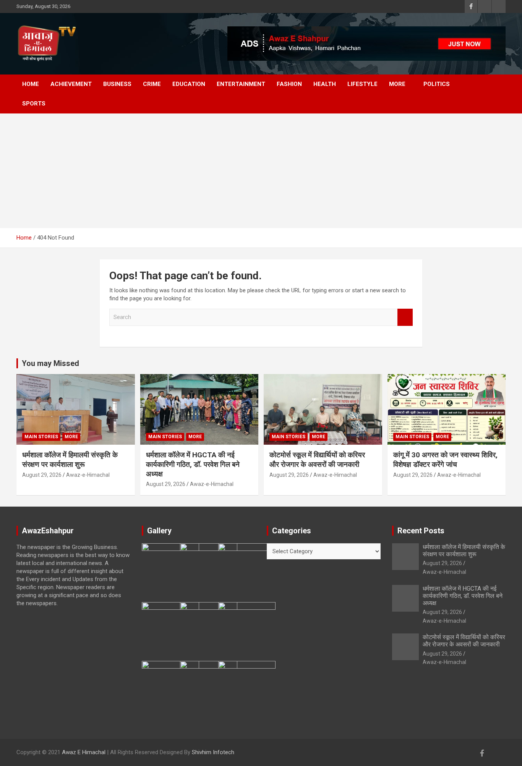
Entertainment (241, 84)
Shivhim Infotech (213, 752)
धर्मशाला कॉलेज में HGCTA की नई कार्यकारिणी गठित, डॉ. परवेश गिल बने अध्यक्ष (193, 464)
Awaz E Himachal (83, 752)
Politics (436, 84)
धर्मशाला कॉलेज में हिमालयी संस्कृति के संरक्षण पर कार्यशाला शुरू (70, 459)
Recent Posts (420, 530)
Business (117, 84)
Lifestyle (362, 84)
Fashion (289, 84)
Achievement (71, 84)
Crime (152, 84)
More (397, 84)
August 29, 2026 (42, 475)
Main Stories (41, 436)
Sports (33, 103)
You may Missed (50, 363)
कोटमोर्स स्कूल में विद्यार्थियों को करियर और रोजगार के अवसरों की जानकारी (317, 459)
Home (30, 84)
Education (188, 84)
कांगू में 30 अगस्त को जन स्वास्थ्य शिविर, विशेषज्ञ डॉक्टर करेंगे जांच (445, 459)
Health (324, 84)
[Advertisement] (261, 170)
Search (405, 317)
